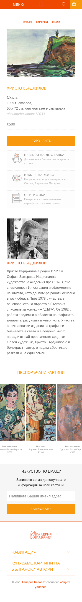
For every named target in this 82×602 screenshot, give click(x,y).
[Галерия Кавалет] (41, 4)
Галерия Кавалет (34, 582)
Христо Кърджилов (26, 88)
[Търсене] (63, 4)
